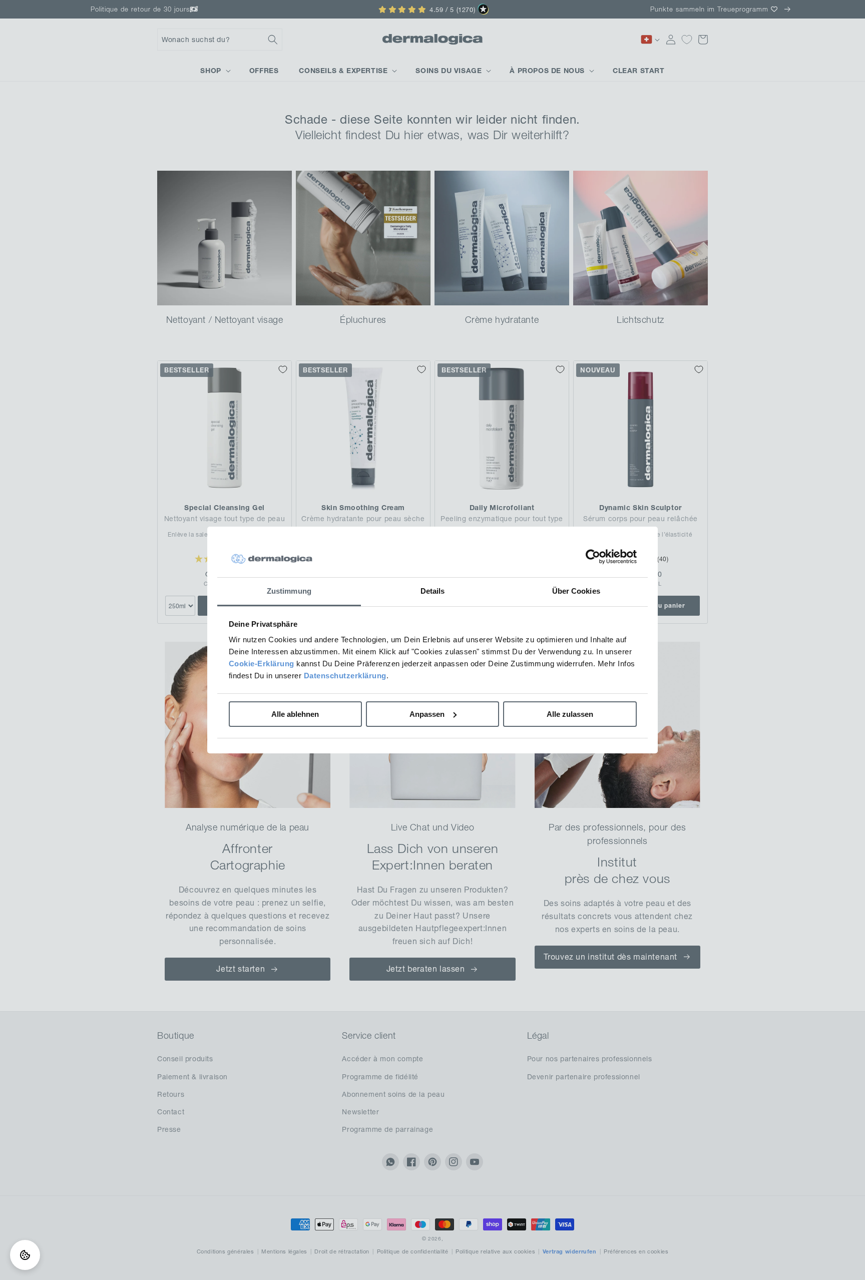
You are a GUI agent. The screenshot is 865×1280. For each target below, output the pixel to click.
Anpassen (427, 714)
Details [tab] (432, 591)
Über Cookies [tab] (576, 591)
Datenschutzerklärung (345, 675)
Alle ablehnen (295, 714)
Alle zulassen (570, 714)
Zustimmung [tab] (289, 591)
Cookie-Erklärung (261, 663)
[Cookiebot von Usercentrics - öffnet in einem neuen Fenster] (593, 557)
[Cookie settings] (25, 1255)
